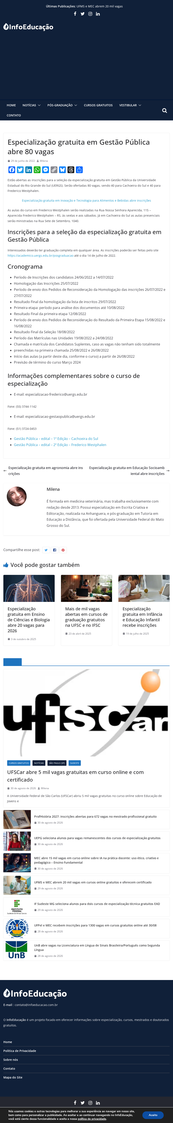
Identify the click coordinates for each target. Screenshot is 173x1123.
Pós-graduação (60, 105)
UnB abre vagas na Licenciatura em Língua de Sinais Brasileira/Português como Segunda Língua (97, 947)
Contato (14, 115)
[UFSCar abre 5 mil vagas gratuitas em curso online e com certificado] (86, 712)
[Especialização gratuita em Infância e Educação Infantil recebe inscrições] (144, 578)
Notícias (29, 105)
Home (11, 105)
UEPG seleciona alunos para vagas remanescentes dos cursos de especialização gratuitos (97, 838)
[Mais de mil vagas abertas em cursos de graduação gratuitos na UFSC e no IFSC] (86, 578)
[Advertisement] (86, 67)
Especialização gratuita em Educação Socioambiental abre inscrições (127, 470)
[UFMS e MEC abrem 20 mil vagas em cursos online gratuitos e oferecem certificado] (17, 885)
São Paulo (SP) (57, 763)
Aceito (153, 1115)
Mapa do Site (12, 1077)
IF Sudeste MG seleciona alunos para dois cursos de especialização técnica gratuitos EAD (97, 904)
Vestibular (128, 105)
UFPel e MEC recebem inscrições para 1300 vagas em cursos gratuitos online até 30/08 (95, 925)
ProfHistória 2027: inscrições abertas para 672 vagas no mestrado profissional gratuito (95, 816)
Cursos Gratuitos (98, 105)
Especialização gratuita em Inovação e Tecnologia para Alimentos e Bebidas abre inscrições (86, 200)
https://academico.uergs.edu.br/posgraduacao (40, 255)
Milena (44, 161)
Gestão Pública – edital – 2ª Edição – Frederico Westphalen (60, 444)
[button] (38, 105)
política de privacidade (92, 1119)
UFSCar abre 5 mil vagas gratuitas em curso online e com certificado (75, 775)
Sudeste (74, 763)
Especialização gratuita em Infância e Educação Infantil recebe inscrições (142, 617)
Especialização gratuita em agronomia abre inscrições (45, 470)
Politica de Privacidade (19, 1051)
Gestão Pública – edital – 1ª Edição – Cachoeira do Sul (56, 438)
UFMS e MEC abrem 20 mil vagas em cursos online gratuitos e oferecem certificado (92, 882)
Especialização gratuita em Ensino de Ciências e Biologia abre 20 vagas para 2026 (29, 620)
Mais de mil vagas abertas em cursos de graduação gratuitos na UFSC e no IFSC (86, 617)
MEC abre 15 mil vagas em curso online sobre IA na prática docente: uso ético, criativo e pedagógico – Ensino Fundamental (96, 860)
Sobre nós (10, 1060)
